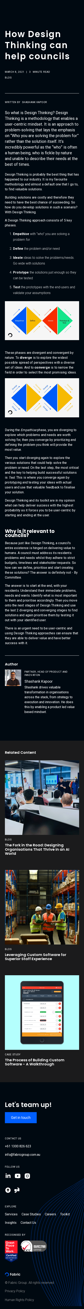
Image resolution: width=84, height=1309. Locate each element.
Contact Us (28, 1223)
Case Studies (31, 1214)
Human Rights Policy (19, 1300)
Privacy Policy (15, 1291)
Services (11, 1214)
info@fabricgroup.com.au (22, 1155)
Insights (11, 1223)
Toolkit (65, 1214)
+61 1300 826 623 (18, 1146)
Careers (50, 1214)
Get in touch (21, 1117)
